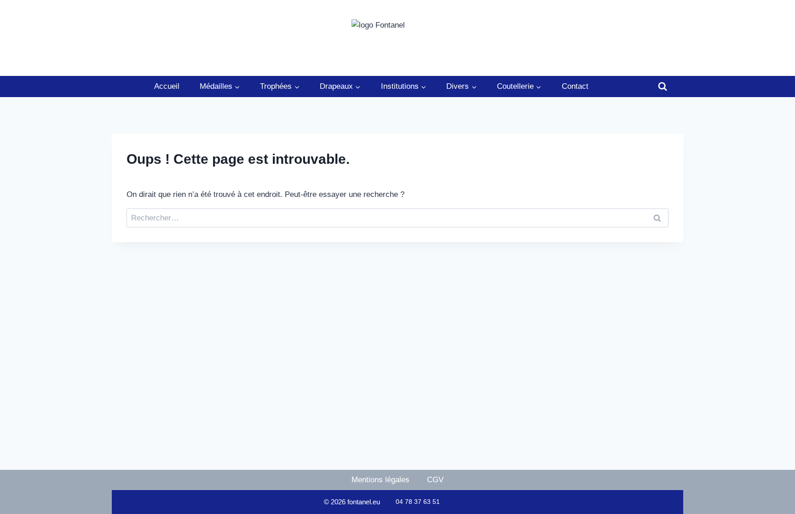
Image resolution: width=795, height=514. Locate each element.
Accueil (166, 86)
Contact (575, 86)
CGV (435, 479)
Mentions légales (380, 479)
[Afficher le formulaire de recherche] (662, 86)
